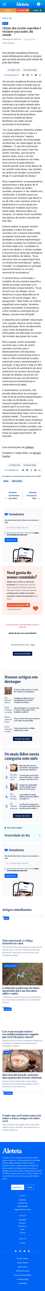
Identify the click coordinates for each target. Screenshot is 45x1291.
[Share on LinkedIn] (27, 75)
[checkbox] (5, 533)
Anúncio (22, 1233)
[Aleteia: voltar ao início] (22, 4)
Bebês (6, 481)
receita (7, 1053)
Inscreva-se (22, 1226)
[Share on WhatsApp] (40, 75)
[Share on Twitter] (32, 75)
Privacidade (22, 1283)
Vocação (8, 1009)
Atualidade (22, 1200)
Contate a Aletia (22, 1279)
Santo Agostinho (11, 966)
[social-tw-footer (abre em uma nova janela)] (25, 1251)
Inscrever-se (11, 540)
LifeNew (29, 447)
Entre (32, 645)
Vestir (22, 1229)
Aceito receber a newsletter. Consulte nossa (23, 534)
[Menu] (8, 4)
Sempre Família (29, 39)
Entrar (29, 1187)
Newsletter (22, 1220)
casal (6, 918)
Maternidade (17, 481)
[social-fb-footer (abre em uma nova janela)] (20, 1251)
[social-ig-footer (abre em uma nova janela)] (29, 1251)
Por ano (22, 1243)
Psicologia (8, 1093)
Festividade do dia (17, 835)
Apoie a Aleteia (22, 1263)
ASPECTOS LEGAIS (22, 1271)
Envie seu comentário (22, 654)
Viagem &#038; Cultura (22, 1209)
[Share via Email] (36, 75)
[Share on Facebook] (23, 75)
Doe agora (21, 10)
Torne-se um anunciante (22, 1275)
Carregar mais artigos (22, 739)
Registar (8, 10)
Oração (36, 10)
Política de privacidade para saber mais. (23, 534)
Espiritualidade (22, 1206)
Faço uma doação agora (17, 605)
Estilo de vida (7, 18)
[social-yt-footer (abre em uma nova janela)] (16, 1251)
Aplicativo (22, 1223)
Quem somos (22, 1267)
